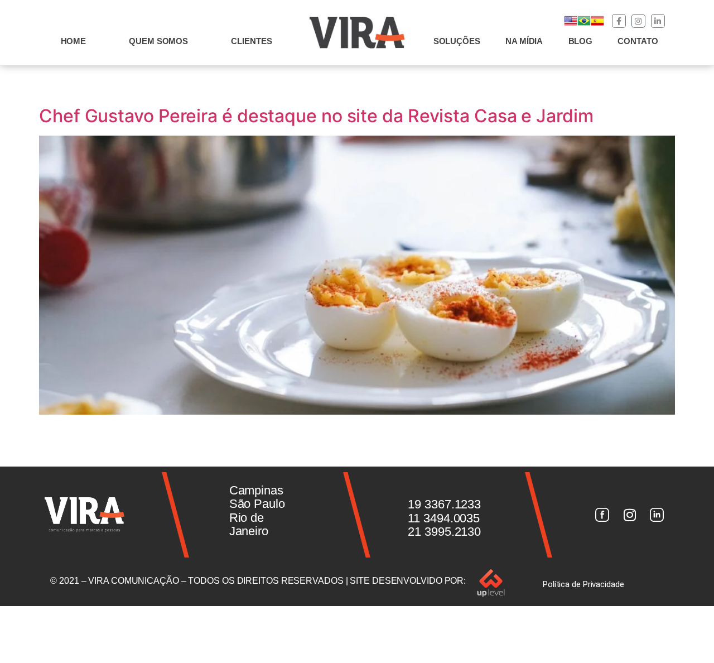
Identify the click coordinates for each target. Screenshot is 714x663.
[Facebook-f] (619, 21)
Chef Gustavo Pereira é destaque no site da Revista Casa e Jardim (316, 116)
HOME (73, 41)
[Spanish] (597, 24)
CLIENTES (251, 41)
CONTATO (637, 41)
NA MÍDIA (524, 41)
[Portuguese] (584, 24)
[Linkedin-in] (658, 21)
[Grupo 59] (657, 515)
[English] (570, 24)
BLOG (580, 41)
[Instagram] (638, 21)
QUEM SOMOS (158, 41)
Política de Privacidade (583, 584)
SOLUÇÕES (456, 41)
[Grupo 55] (602, 515)
